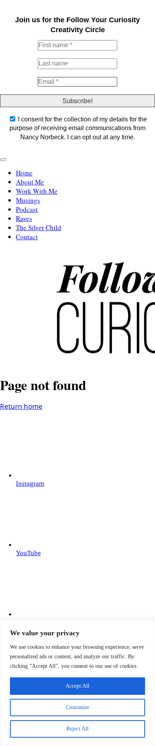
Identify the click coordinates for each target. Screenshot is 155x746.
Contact (27, 236)
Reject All (77, 729)
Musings (28, 200)
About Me (30, 181)
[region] (77, 683)
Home (24, 172)
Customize (77, 707)
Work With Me (37, 191)
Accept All (77, 686)
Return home (21, 406)
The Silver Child (38, 227)
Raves (24, 218)
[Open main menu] (3, 159)
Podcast (27, 209)
